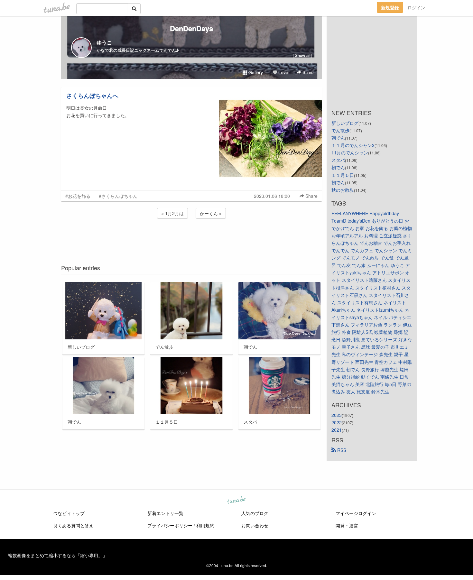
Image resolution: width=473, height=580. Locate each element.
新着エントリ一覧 (165, 513)
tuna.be (236, 500)
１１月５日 (342, 175)
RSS (341, 450)
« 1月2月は (172, 213)
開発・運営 (347, 525)
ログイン (416, 7)
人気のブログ (254, 513)
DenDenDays (191, 28)
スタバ (338, 160)
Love (282, 72)
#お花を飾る (77, 196)
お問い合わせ (254, 525)
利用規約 (205, 525)
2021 (336, 430)
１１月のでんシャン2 (353, 145)
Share (307, 72)
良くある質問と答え (73, 525)
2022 (336, 422)
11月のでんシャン (349, 152)
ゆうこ (104, 42)
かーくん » (211, 213)
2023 (336, 415)
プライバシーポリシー (169, 525)
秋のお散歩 (342, 190)
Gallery (255, 72)
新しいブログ (344, 123)
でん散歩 (340, 130)
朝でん (338, 137)
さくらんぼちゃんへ (92, 95)
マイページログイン (356, 513)
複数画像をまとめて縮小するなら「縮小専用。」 (57, 555)
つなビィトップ (69, 513)
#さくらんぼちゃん (118, 196)
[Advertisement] (191, 237)
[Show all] (302, 55)
